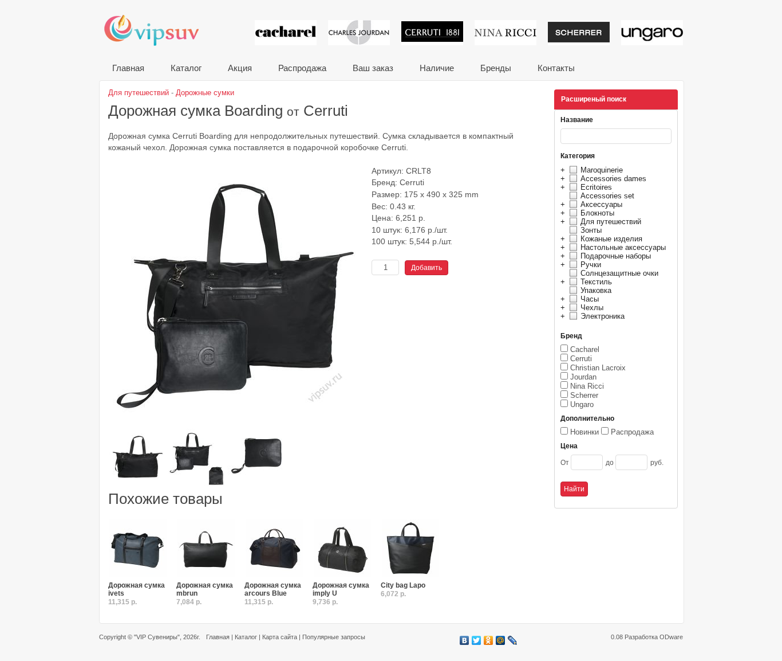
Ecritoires (596, 187)
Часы (589, 299)
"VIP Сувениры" (157, 636)
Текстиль (596, 281)
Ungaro (582, 404)
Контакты (556, 68)
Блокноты (597, 213)
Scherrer (584, 395)
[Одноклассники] (489, 640)
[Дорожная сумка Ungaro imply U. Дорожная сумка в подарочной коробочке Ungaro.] (342, 548)
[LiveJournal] (513, 640)
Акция (240, 68)
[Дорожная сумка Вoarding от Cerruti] (237, 424)
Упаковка (595, 290)
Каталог (186, 68)
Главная (128, 68)
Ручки (590, 264)
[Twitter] (477, 640)
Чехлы (591, 307)
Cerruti (581, 358)
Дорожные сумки (205, 92)
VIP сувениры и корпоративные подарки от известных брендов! (159, 30)
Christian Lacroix (598, 367)
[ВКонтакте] (465, 640)
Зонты (591, 230)
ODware (671, 636)
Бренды (495, 68)
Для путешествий (610, 221)
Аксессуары (601, 204)
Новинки (584, 432)
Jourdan (583, 377)
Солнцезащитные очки (619, 273)
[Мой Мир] (501, 640)
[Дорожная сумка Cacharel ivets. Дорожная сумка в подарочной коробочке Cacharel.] (138, 548)
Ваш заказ (373, 68)
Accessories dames (613, 178)
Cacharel (584, 349)
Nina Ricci (587, 386)
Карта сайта (279, 636)
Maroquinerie (601, 170)
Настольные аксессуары (623, 247)
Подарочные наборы (615, 256)
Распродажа (302, 68)
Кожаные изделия (611, 238)
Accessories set (607, 195)
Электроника (602, 316)
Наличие (437, 68)
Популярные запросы (333, 636)
